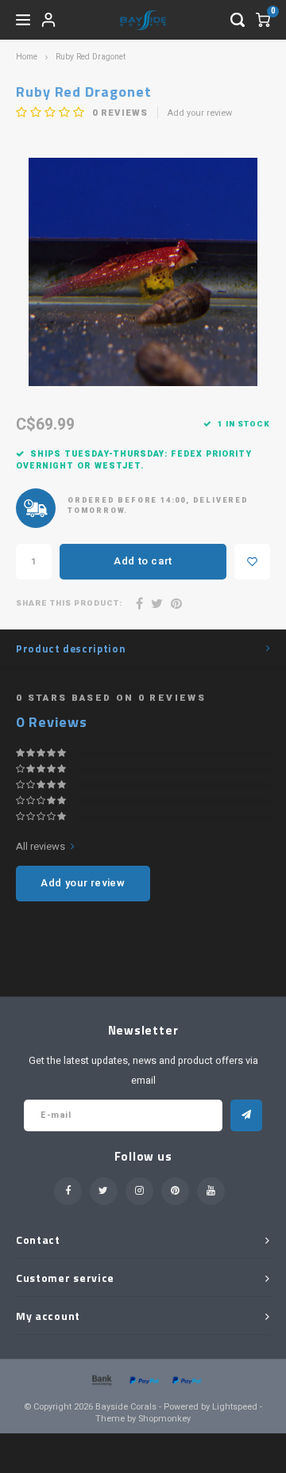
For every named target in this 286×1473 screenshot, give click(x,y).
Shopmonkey (164, 1418)
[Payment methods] (100, 1379)
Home (26, 57)
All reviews (40, 847)
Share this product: (69, 604)
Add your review (200, 113)
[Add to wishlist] (252, 562)
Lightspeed (234, 1407)
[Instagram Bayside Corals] (139, 1191)
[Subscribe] (246, 1115)
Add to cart (143, 560)
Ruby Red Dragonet (91, 57)
